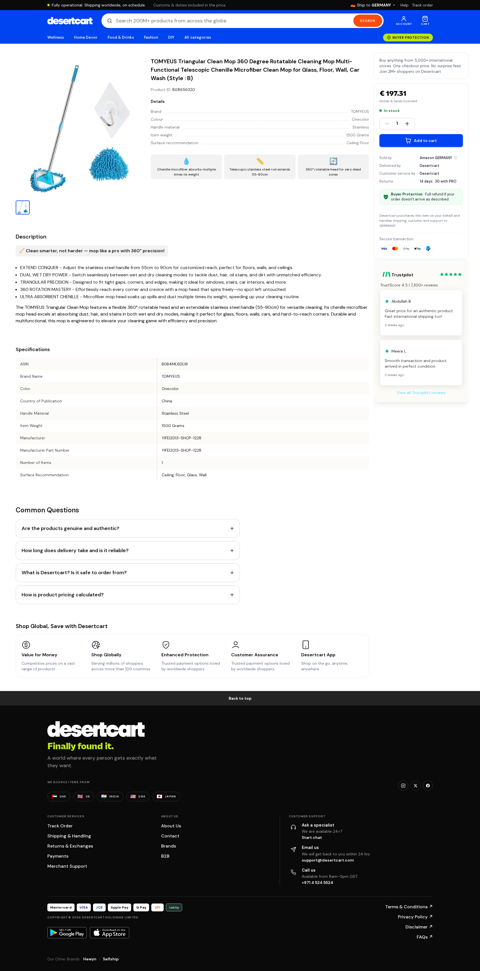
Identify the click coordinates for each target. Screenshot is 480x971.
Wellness (55, 37)
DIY (171, 37)
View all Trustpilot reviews (421, 392)
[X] (416, 786)
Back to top (240, 698)
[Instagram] (403, 786)
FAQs (425, 937)
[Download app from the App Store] (109, 932)
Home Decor (86, 37)
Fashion (151, 37)
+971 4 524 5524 (317, 882)
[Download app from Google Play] (67, 932)
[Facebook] (428, 786)
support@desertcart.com (328, 860)
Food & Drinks (121, 37)
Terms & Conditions (409, 907)
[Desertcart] (69, 20)
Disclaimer (419, 927)
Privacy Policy (415, 917)
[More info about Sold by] (455, 157)
